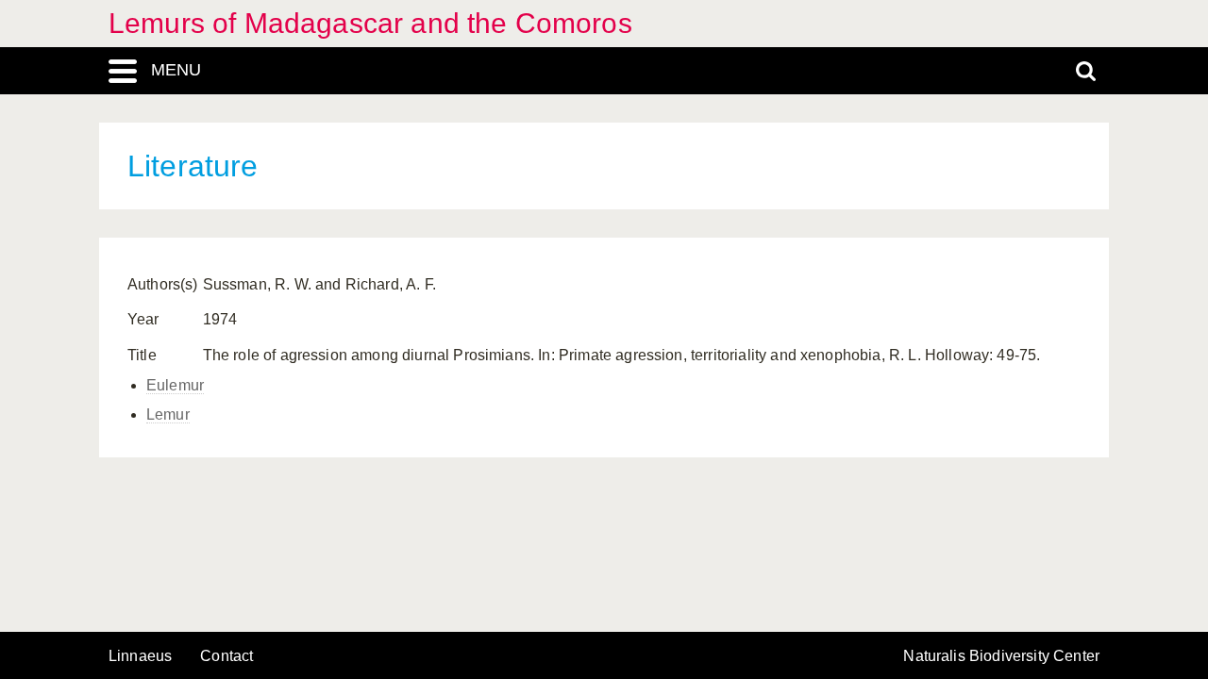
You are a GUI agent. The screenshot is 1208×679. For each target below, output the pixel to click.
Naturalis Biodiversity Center (1001, 656)
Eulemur (175, 385)
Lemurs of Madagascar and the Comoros (370, 23)
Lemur (168, 414)
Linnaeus (140, 656)
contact (226, 656)
